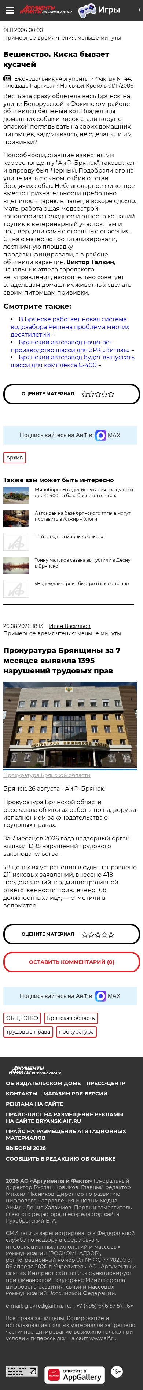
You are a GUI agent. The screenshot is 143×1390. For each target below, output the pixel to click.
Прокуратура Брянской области (47, 775)
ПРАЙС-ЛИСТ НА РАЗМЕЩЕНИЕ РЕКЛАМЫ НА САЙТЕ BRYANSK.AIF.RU (64, 1117)
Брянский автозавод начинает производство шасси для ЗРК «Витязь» (70, 346)
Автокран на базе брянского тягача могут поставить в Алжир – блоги (83, 516)
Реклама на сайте (34, 1104)
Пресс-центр (106, 1083)
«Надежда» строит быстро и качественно (82, 583)
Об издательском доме (43, 1083)
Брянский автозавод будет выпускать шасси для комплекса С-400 (73, 361)
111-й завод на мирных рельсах (69, 536)
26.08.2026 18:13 (23, 626)
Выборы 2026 (26, 1148)
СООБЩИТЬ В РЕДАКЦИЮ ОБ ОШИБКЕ (60, 1159)
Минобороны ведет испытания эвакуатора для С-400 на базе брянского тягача (84, 492)
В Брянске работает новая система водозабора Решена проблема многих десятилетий (70, 327)
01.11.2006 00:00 (23, 30)
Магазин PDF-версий (75, 1093)
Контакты (21, 1093)
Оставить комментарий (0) (71, 962)
